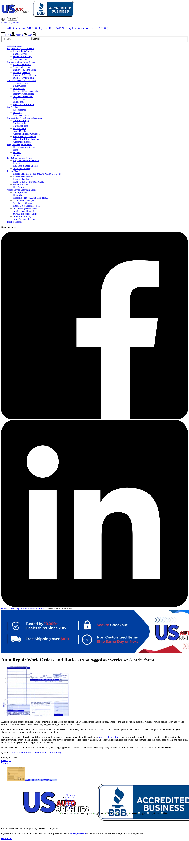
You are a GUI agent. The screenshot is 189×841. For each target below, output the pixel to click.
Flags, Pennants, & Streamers (19, 144)
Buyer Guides (19, 86)
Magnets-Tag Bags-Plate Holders (28, 181)
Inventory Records (21, 72)
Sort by (4, 757)
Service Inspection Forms (25, 213)
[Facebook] (94, 418)
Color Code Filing (21, 67)
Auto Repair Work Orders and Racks (27, 608)
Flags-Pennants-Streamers (25, 147)
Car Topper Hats (20, 192)
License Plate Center (15, 171)
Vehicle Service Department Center (21, 190)
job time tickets (113, 737)
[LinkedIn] (94, 606)
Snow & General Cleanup (25, 219)
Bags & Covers (20, 54)
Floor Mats (18, 195)
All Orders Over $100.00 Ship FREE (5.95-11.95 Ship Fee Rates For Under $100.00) (57, 28)
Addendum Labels (14, 46)
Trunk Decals (19, 131)
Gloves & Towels (21, 59)
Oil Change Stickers (22, 203)
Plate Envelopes (20, 184)
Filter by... (6, 760)
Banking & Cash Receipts (25, 75)
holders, (102, 737)
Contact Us (70, 797)
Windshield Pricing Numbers (26, 139)
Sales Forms (18, 102)
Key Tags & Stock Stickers (25, 165)
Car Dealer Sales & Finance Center (21, 80)
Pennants (17, 152)
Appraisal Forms (20, 83)
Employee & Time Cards (24, 70)
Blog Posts (70, 808)
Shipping (69, 803)
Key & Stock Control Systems (19, 158)
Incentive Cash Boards (23, 94)
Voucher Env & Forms (23, 104)
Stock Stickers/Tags (22, 168)
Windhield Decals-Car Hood (26, 133)
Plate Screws (19, 187)
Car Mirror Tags (20, 125)
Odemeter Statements (23, 96)
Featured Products (14, 222)
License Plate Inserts (22, 179)
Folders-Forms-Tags (22, 56)
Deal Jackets (19, 88)
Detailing (17, 112)
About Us (70, 795)
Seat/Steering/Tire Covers (25, 208)
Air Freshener (19, 110)
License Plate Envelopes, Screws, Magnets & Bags (37, 173)
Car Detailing (12, 107)
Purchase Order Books (23, 78)
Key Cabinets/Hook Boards (26, 160)
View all (5, 763)
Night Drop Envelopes (23, 200)
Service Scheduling (22, 216)
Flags (15, 149)
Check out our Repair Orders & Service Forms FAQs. (37, 752)
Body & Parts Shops (22, 51)
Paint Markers (19, 128)
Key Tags (17, 163)
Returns (69, 800)
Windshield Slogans (22, 141)
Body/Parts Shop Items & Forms (20, 49)
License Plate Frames (23, 176)
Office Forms (19, 99)
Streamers (17, 155)
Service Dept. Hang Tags (24, 211)
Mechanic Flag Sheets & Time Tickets (30, 197)
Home (4, 608)
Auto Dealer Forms (22, 64)
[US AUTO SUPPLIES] (38, 9)
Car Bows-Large (21, 120)
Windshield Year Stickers (24, 136)
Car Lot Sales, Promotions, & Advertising (24, 118)
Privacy (68, 805)
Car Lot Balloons (21, 123)
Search (36, 39)
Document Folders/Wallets (25, 91)
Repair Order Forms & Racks (26, 205)
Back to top (6, 838)
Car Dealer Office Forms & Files (21, 62)
